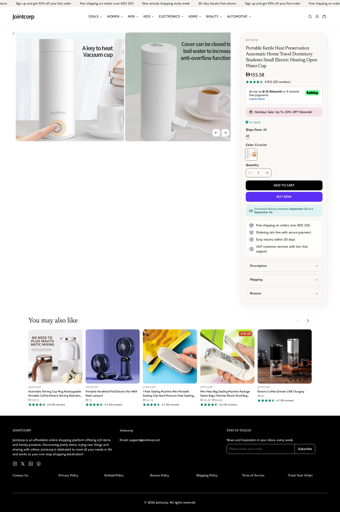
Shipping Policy (207, 475)
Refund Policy (114, 475)
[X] (22, 463)
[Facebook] (38, 463)
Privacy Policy (68, 475)
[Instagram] (15, 463)
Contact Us (20, 475)
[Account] (317, 16)
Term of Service (253, 475)
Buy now (284, 197)
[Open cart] (324, 16)
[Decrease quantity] (250, 173)
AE (248, 136)
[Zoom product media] (116, 41)
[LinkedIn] (30, 463)
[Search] (310, 16)
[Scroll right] (308, 321)
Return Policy (159, 475)
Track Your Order (300, 475)
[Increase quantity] (267, 173)
